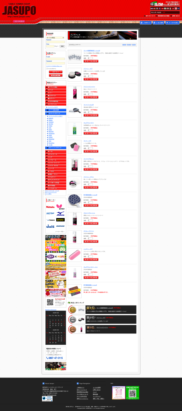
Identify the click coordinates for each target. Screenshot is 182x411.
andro (50, 129)
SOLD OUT (74, 291)
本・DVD (55, 171)
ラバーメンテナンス (54, 113)
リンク (95, 392)
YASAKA (51, 122)
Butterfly (51, 118)
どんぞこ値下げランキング (55, 266)
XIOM (50, 135)
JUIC (50, 127)
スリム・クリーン (89, 231)
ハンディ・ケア (88, 249)
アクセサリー (55, 177)
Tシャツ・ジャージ (55, 162)
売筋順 (134, 44)
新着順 (129, 44)
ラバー (55, 92)
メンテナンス (55, 104)
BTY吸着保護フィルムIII (90, 194)
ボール (55, 151)
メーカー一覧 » (59, 231)
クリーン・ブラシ (89, 176)
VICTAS (51, 124)
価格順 (124, 44)
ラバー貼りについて (82, 394)
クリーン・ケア (88, 68)
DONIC (51, 137)
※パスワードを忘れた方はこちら (54, 66)
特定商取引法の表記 (163, 16)
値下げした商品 (55, 87)
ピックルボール (55, 188)
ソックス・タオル (55, 165)
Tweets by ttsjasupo (50, 309)
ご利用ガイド (145, 23)
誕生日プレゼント (55, 275)
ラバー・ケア (87, 140)
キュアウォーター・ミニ (91, 267)
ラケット (55, 90)
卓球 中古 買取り (98, 398)
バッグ (55, 157)
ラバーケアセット (89, 158)
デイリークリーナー (89, 86)
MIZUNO (51, 131)
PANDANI (51, 139)
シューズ (55, 168)
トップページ (96, 396)
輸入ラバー (55, 98)
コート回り (48, 193)
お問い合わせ (175, 16)
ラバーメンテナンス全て (55, 116)
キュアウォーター (89, 122)
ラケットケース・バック (52, 190)
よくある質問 (158, 23)
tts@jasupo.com (51, 395)
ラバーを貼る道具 (54, 110)
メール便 (55, 366)
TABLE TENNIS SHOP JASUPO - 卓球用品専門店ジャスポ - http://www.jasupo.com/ (19, 10)
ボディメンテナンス (55, 180)
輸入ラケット (55, 95)
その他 (50, 145)
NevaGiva (51, 143)
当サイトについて (149, 16)
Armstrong (51, 133)
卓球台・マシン (55, 174)
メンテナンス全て (53, 107)
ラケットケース (55, 154)
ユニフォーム (55, 160)
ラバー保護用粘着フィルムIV (92, 50)
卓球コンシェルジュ (82, 398)
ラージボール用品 (55, 182)
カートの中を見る (172, 23)
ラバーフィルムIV (89, 104)
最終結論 (95, 394)
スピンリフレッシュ (89, 213)
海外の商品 (55, 185)
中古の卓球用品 (55, 101)
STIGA (50, 126)
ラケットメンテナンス (55, 147)
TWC (50, 141)
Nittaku (51, 120)
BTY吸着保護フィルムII (90, 285)
